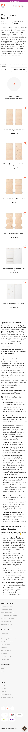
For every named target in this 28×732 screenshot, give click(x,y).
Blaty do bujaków (6, 621)
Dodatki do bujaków (7, 624)
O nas (2, 668)
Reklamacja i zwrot (6, 694)
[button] (25, 108)
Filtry (4, 69)
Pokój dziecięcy (5, 644)
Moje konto (4, 686)
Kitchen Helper (5, 659)
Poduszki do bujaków (7, 618)
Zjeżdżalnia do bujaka (7, 612)
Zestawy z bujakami (7, 609)
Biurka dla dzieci (6, 650)
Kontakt (3, 674)
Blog (2, 671)
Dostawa (3, 691)
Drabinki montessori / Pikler (9, 615)
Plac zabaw (4, 633)
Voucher (3, 677)
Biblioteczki (4, 647)
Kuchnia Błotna (5, 636)
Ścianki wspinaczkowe (7, 641)
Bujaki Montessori (6, 606)
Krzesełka (4, 653)
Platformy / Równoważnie (8, 639)
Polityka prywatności (7, 697)
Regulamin (4, 688)
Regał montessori (6, 656)
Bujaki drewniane (4, 22)
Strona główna (4, 64)
